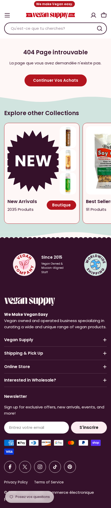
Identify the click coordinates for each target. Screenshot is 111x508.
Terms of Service (49, 482)
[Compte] (93, 15)
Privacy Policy (16, 482)
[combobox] (55, 28)
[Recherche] (100, 28)
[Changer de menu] (7, 15)
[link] (68, 137)
